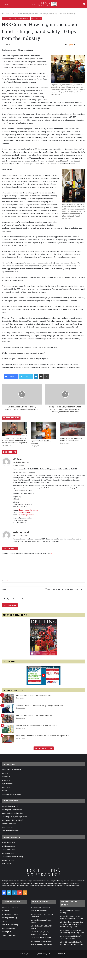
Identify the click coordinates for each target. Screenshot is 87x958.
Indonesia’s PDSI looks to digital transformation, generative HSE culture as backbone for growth (14, 440)
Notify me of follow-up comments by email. (64, 589)
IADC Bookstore (8, 853)
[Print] (46, 376)
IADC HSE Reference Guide (41, 938)
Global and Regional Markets (12, 813)
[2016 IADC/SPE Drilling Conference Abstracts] (8, 719)
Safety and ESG (36, 18)
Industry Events (8, 860)
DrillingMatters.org (9, 846)
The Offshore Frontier (10, 831)
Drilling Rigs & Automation (12, 810)
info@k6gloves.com (25, 512)
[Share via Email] (41, 376)
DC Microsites (11, 18)
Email (4, 589)
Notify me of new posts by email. (17, 599)
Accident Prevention (10, 907)
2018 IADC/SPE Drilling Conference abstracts (34, 695)
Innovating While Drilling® (12, 820)
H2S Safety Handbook (39, 911)
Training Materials (9, 935)
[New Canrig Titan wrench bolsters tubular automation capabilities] (8, 739)
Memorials (6, 787)
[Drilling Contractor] (43, 4)
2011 (10, 14)
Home (5, 14)
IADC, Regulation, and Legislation (14, 817)
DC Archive (6, 780)
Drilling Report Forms (10, 914)
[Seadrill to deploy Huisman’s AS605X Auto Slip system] (72, 429)
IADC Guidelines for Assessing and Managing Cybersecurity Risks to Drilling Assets (71, 924)
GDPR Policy (62, 954)
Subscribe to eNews (43, 748)
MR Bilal (17, 459)
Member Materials (9, 928)
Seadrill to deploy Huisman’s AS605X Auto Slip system (71, 439)
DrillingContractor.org (30, 954)
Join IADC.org (7, 864)
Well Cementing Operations (41, 945)
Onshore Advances (9, 824)
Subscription (6, 932)
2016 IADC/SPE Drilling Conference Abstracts (34, 716)
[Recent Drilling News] (43, 655)
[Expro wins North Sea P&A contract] (43, 430)
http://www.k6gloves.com (28, 510)
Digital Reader (7, 784)
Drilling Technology (9, 918)
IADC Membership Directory (12, 857)
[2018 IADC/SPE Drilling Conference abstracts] (8, 698)
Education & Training (10, 925)
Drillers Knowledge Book (40, 907)
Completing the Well (10, 806)
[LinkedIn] (36, 376)
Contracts (5, 911)
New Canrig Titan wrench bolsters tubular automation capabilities (42, 736)
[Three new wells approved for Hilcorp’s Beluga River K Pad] (8, 708)
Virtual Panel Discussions (11, 794)
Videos (4, 791)
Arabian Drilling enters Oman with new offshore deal (37, 726)
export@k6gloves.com (26, 515)
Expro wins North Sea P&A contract (41, 442)
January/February (23, 18)
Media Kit (5, 773)
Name (4, 581)
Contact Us (6, 777)
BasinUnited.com (8, 843)
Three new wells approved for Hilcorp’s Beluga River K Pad (39, 705)
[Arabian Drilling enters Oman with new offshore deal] (8, 729)
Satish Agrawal (21, 532)
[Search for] (84, 4)
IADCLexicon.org (8, 850)
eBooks (4, 921)
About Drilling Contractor (11, 770)
